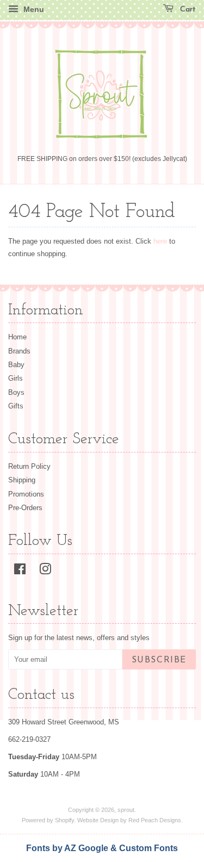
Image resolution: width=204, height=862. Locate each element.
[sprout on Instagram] (45, 571)
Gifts (15, 406)
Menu (32, 9)
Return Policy (29, 466)
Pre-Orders (25, 508)
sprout (126, 810)
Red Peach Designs (154, 820)
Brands (19, 351)
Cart (187, 9)
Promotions (26, 494)
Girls (15, 378)
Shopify (64, 820)
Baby (16, 365)
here (160, 241)
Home (17, 337)
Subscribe (159, 660)
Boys (16, 392)
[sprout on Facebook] (20, 571)
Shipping (21, 480)
